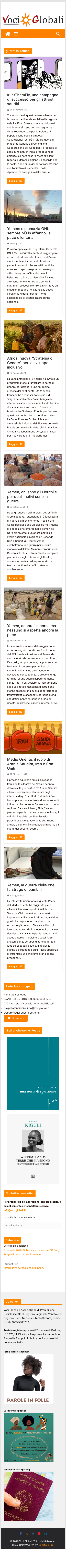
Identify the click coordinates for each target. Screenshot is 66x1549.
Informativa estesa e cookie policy (24, 1267)
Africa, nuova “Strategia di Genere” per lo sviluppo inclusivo (30, 362)
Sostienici (18, 1018)
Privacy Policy (11, 1264)
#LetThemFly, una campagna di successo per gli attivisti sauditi (32, 99)
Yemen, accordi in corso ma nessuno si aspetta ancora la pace (32, 630)
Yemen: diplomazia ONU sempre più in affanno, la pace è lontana (29, 233)
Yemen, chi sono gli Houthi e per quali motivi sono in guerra (32, 496)
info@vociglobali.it (15, 1210)
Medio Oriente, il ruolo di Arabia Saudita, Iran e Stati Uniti (30, 764)
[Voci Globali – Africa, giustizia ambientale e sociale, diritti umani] (33, 13)
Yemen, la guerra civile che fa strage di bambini (30, 887)
